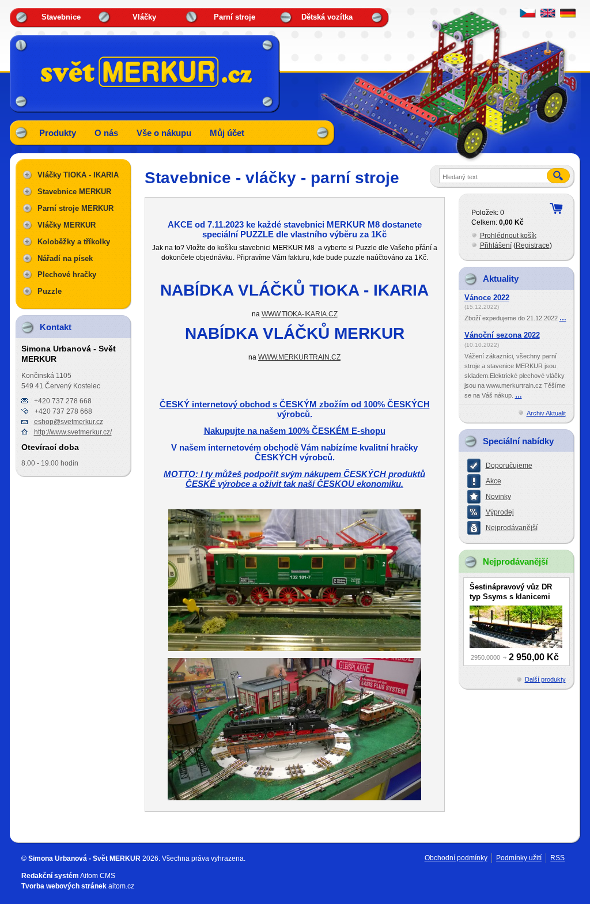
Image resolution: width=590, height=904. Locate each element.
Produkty (57, 133)
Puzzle (49, 291)
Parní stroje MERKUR (75, 208)
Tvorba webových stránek (64, 886)
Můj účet (227, 133)
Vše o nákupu (164, 133)
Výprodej (500, 512)
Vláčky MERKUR (66, 225)
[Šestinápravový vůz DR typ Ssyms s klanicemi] (516, 627)
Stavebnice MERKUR (74, 191)
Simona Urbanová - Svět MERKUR (84, 858)
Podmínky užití (519, 858)
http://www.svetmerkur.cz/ (73, 432)
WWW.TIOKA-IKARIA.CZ (300, 313)
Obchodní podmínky (456, 858)
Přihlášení (496, 245)
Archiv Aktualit (546, 413)
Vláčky (144, 17)
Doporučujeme (509, 466)
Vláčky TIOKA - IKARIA (78, 175)
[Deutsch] (568, 15)
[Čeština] (528, 15)
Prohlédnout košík (508, 236)
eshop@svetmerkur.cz (68, 422)
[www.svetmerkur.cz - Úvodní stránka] (145, 71)
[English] (547, 15)
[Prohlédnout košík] (556, 208)
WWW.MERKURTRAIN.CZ (299, 357)
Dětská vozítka (327, 17)
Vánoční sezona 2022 (502, 335)
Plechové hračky (66, 274)
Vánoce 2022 (486, 298)
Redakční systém (50, 876)
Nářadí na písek (65, 258)
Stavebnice (61, 17)
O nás (106, 133)
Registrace (533, 245)
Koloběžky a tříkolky (73, 241)
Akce (493, 481)
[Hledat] (558, 176)
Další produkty (545, 679)
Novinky (498, 497)
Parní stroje (234, 17)
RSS (557, 858)
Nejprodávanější (512, 528)
